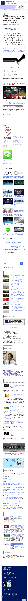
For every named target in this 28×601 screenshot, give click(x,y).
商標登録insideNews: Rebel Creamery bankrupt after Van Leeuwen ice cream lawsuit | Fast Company (17, 433)
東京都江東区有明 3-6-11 (8, 569)
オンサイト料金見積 (8, 345)
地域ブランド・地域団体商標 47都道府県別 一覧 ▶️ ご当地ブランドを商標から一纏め (18, 300)
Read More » (7, 391)
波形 (18, 24)
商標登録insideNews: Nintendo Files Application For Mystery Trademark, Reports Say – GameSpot (7, 143)
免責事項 (5, 589)
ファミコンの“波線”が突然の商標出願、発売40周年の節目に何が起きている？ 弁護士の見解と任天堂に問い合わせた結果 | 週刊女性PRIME (14, 50)
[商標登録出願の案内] (3, 2)
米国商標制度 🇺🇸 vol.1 (8, 505)
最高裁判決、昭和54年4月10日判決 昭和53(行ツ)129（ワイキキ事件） (17, 296)
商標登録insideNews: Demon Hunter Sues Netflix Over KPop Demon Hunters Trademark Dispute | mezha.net (17, 385)
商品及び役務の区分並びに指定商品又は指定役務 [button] (13, 78)
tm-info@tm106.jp (7, 574)
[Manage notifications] (2, 597)
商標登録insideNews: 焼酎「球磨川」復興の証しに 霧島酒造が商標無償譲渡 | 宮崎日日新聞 (17, 535)
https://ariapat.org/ (7, 335)
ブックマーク (7, 114)
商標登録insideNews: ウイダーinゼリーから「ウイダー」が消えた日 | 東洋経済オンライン (17, 288)
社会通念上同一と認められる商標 (17, 310)
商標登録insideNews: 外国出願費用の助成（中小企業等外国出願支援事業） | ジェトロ (17, 517)
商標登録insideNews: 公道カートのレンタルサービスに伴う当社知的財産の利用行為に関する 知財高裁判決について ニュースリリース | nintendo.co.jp (14, 104)
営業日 (16, 333)
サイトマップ (11, 595)
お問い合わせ (7, 337)
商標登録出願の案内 (10, 2)
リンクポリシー (12, 589)
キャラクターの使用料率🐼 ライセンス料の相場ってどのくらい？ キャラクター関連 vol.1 (17, 280)
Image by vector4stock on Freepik (10, 593)
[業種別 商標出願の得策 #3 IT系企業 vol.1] (7, 154)
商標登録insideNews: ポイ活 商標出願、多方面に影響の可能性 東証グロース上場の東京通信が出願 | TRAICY (18, 139)
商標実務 (5, 478)
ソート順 (5, 267)
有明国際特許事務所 (14, 327)
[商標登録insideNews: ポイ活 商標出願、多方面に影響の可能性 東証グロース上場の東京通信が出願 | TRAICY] (18, 131)
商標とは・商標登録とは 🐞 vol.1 (10, 479)
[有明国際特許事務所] (14, 322)
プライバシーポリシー (8, 590)
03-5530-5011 (6, 573)
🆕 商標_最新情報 (7, 9)
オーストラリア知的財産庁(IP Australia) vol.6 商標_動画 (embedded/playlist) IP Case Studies (17, 544)
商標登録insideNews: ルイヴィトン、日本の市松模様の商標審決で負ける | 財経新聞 (17, 307)
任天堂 (14, 24)
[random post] (6, 526)
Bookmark (5, 595)
